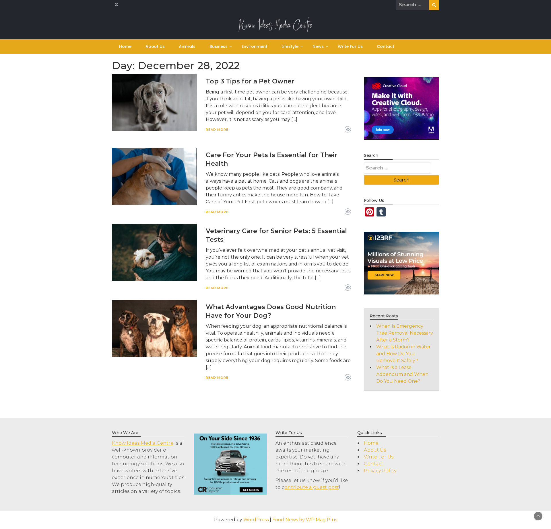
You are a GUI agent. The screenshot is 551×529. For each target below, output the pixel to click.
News (318, 46)
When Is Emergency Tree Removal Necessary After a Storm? (404, 333)
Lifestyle (290, 46)
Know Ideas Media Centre (142, 443)
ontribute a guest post (311, 487)
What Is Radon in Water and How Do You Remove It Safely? (403, 353)
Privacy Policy (380, 470)
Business (218, 46)
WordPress (256, 519)
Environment (254, 46)
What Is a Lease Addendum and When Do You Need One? (402, 374)
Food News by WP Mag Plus (304, 519)
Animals (187, 46)
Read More (217, 130)
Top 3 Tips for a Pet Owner (250, 81)
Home (125, 46)
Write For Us (350, 46)
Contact (385, 46)
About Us (155, 46)
